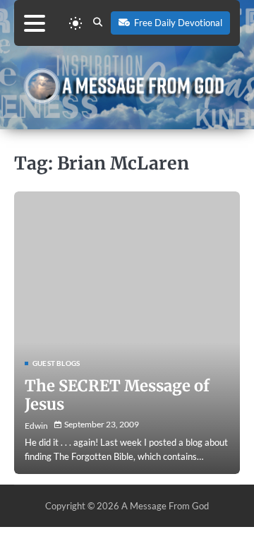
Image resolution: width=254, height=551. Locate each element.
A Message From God (165, 505)
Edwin (36, 425)
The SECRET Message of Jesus (117, 395)
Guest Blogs (56, 363)
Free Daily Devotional (178, 22)
